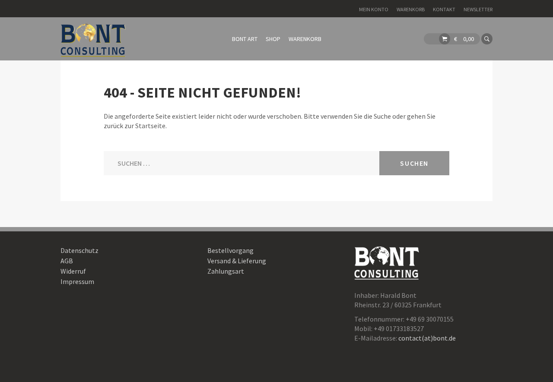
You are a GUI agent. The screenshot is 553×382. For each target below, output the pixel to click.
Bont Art (244, 39)
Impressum (77, 281)
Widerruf (73, 271)
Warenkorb (411, 9)
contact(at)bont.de (427, 338)
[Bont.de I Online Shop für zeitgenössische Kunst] (93, 38)
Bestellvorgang (230, 250)
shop (273, 39)
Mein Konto (373, 9)
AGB (66, 260)
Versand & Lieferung (236, 260)
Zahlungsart (225, 271)
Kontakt (444, 9)
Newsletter (478, 9)
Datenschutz (79, 250)
